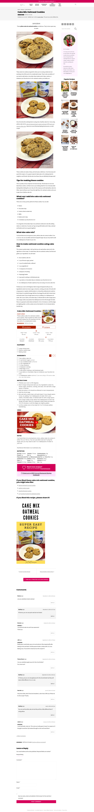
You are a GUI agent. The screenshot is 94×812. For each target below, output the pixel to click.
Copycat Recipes (37, 5)
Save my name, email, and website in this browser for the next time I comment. (34, 797)
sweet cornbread (42, 124)
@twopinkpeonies (45, 468)
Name (18, 782)
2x (52, 355)
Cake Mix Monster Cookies (24, 491)
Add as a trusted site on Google (37, 579)
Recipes (22, 9)
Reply (52, 603)
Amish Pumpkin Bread (24, 572)
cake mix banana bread (32, 124)
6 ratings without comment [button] (38, 742)
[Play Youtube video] (36, 422)
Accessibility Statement (39, 810)
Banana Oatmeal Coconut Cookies (26, 485)
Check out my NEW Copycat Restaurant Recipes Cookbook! (37, 474)
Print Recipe (27, 327)
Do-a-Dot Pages (59, 4)
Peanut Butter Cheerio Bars (46, 572)
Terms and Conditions (57, 810)
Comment (19, 760)
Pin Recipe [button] (47, 327)
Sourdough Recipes (44, 5)
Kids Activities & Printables (52, 4)
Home (19, 9)
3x (54, 355)
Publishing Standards (30, 810)
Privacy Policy (64, 810)
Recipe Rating (19, 754)
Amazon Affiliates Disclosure (48, 810)
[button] (18, 15)
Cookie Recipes (28, 9)
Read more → (69, 73)
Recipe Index (31, 5)
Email (18, 788)
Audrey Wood (21, 313)
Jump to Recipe (36, 23)
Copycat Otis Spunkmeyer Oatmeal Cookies (29, 494)
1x (50, 355)
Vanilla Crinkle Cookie (23, 488)
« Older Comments (21, 736)
